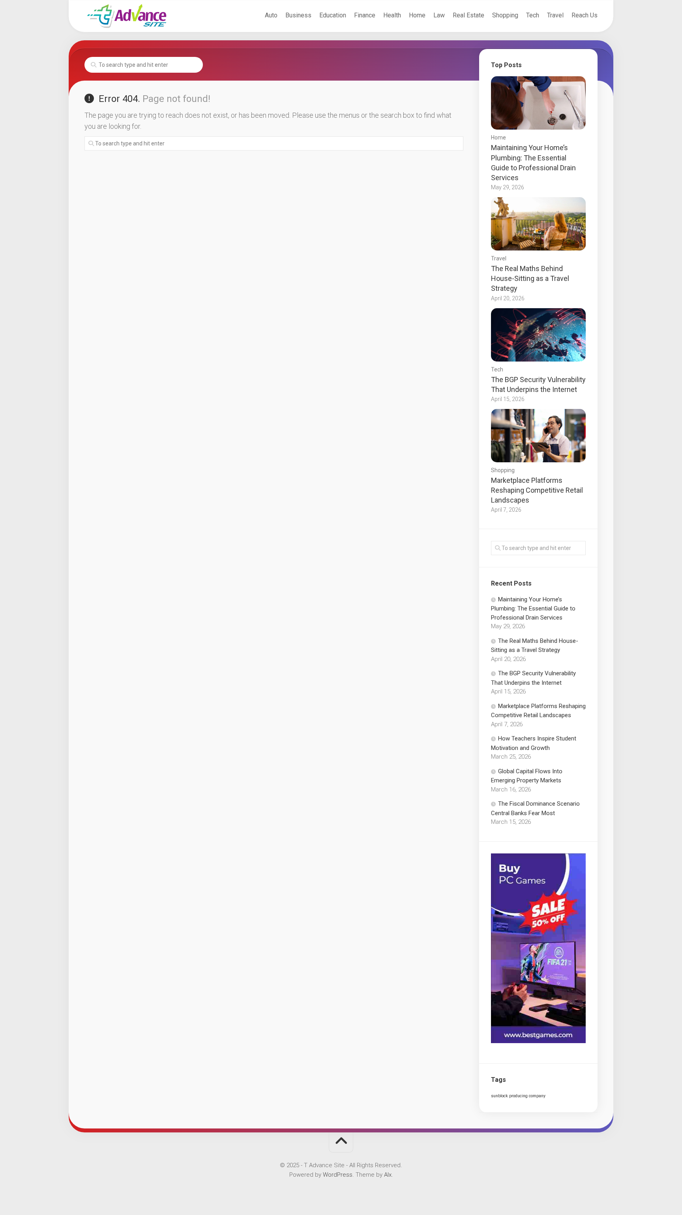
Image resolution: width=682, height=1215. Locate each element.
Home (417, 15)
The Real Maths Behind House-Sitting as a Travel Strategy (530, 278)
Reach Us (584, 15)
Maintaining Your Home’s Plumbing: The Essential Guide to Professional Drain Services (533, 608)
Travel (555, 15)
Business (298, 15)
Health (392, 15)
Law (439, 15)
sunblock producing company (518, 1095)
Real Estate (468, 15)
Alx (388, 1174)
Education (332, 15)
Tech (532, 15)
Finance (364, 15)
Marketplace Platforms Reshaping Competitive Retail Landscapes (537, 490)
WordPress (337, 1174)
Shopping (505, 15)
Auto (271, 15)
